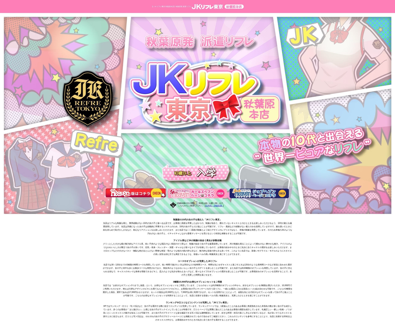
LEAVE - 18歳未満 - (214, 206)
